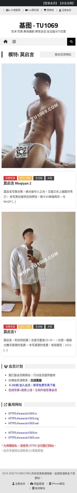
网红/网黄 (25, 178)
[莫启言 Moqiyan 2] (38, 116)
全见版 (38, 178)
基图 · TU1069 (38, 25)
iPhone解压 (58, 484)
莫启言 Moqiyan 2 (17, 183)
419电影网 (14, 10)
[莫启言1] (38, 265)
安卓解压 (39, 488)
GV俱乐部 (33, 10)
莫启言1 (10, 331)
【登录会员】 (50, 3)
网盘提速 (38, 484)
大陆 (49, 178)
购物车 (50, 10)
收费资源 (10, 178)
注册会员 (66, 10)
